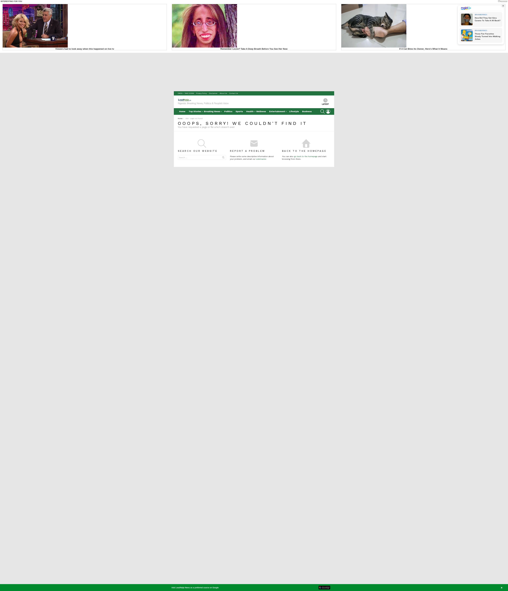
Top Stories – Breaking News (204, 111)
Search (223, 158)
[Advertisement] (254, 71)
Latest (325, 104)
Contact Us (233, 93)
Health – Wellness (256, 111)
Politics (228, 111)
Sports (239, 111)
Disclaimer (213, 93)
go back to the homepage (306, 156)
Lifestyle (294, 111)
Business (307, 111)
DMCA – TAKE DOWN (186, 93)
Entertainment (277, 111)
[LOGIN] (328, 111)
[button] (254, 587)
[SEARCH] (322, 111)
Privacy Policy (201, 93)
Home (182, 111)
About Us (223, 93)
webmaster (261, 159)
